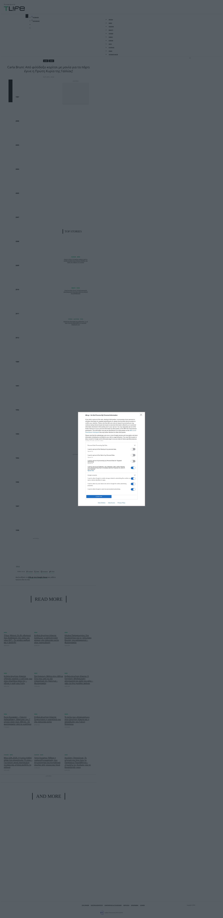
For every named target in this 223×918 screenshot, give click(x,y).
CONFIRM (99, 496)
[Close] (141, 415)
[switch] (133, 449)
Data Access (111, 502)
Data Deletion (101, 502)
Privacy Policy (121, 502)
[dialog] (111, 459)
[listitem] (111, 445)
